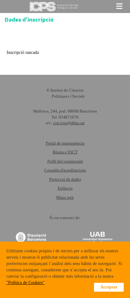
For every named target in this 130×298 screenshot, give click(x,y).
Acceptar (108, 287)
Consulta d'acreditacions (65, 170)
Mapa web (65, 197)
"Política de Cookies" (25, 282)
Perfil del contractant (65, 161)
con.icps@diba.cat (69, 122)
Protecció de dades (65, 179)
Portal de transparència (65, 143)
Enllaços (65, 188)
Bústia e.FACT (65, 152)
